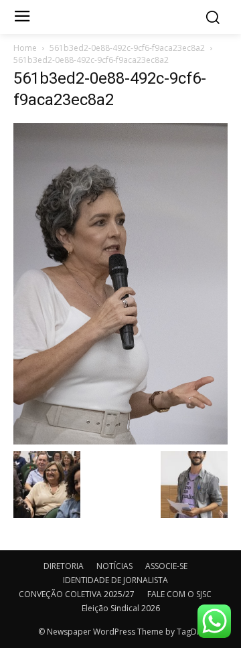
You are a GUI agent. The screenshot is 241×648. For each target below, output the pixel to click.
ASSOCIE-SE (166, 566)
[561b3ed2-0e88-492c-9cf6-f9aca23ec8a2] (120, 283)
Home (25, 48)
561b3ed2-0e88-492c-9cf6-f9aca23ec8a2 (127, 48)
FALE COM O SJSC (179, 594)
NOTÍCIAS (114, 566)
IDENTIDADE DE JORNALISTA (115, 580)
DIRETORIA (64, 566)
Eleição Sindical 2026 (121, 608)
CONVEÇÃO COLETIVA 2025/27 (77, 594)
